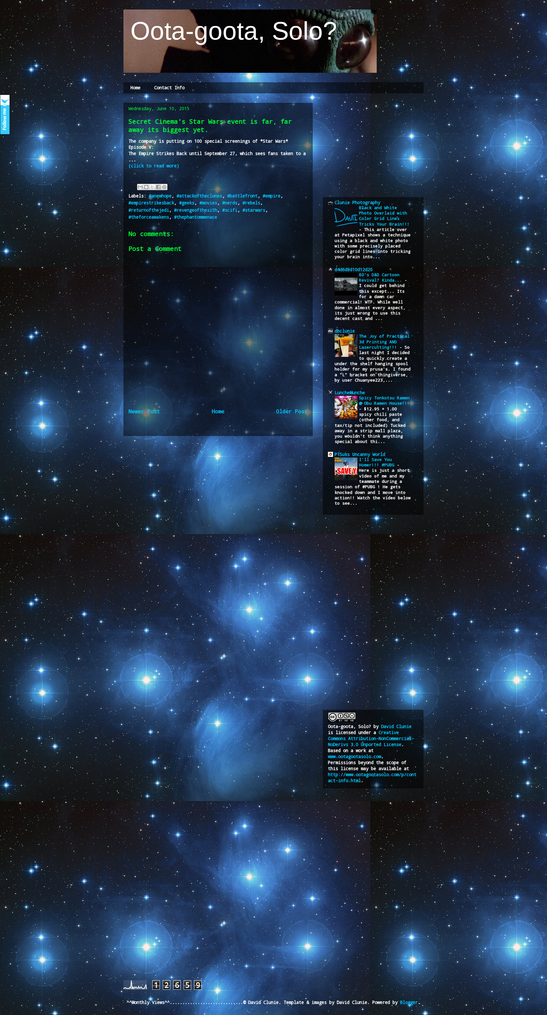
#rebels (251, 203)
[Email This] (140, 187)
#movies (208, 203)
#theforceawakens (149, 217)
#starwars (253, 210)
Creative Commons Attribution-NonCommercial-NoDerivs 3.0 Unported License (371, 738)
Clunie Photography (357, 202)
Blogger (409, 1002)
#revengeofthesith (195, 210)
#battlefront (242, 196)
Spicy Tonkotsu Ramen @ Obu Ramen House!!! (384, 400)
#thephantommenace (195, 217)
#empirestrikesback (151, 203)
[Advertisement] (375, 144)
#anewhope (160, 196)
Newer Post (144, 411)
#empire (271, 196)
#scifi (229, 210)
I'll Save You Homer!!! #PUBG (378, 462)
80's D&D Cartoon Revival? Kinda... (382, 277)
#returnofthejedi (149, 210)
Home (135, 87)
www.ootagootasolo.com (354, 756)
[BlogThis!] (146, 187)
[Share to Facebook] (158, 187)
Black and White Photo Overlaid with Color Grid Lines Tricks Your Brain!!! (384, 216)
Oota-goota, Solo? (230, 31)
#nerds (229, 203)
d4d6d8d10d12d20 (354, 269)
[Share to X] (152, 187)
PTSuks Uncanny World (360, 454)
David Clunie (396, 726)
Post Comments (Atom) (236, 433)
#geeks (186, 203)
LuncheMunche (350, 392)
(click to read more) (154, 166)
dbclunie (345, 331)
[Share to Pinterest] (164, 187)
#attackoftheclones (199, 196)
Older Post (292, 411)
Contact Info (169, 87)
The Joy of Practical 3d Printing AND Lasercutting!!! (384, 341)
